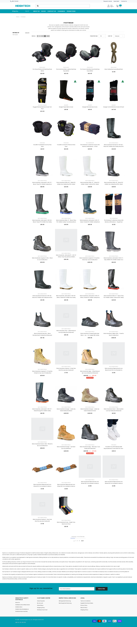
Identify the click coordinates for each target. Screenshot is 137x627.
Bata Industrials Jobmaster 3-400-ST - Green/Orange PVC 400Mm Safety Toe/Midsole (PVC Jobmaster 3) (42, 410)
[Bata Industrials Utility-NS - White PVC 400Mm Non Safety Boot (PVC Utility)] (66, 166)
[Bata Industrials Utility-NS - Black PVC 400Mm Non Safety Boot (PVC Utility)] (114, 166)
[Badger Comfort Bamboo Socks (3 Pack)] (114, 90)
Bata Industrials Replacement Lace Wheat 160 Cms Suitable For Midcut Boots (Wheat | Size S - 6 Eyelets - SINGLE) (66, 485)
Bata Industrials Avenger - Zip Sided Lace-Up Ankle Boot (66, 447)
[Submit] (37, 6)
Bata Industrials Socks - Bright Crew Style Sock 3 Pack (66, 523)
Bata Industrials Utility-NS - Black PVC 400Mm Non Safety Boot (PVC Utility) (113, 183)
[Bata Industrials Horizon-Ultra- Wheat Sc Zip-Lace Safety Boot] (42, 430)
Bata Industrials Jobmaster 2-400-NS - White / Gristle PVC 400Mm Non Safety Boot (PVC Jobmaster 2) (66, 296)
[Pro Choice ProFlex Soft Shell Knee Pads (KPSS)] (42, 52)
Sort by (110, 36)
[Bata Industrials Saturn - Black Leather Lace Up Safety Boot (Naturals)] (114, 392)
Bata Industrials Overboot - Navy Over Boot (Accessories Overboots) (42, 520)
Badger (66, 105)
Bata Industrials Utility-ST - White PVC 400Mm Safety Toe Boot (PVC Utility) (89, 183)
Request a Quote (108, 1)
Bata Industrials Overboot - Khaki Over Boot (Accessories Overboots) (66, 369)
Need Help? (116, 1)
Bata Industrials (113, 143)
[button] (38, 36)
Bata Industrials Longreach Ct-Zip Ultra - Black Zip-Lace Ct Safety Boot (90, 258)
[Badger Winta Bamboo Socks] (90, 90)
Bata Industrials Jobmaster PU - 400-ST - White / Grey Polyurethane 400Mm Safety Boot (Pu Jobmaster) (66, 256)
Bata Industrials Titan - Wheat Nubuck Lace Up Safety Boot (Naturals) (66, 331)
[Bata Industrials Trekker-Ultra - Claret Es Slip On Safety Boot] (114, 317)
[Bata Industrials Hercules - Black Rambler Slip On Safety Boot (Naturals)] (42, 317)
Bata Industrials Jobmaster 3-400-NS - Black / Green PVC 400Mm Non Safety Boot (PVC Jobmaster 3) (42, 221)
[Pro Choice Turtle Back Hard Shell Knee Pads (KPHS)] (90, 52)
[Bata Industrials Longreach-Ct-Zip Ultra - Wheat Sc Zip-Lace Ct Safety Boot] (42, 354)
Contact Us (124, 1)
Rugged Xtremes (42, 105)
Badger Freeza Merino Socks (66, 107)
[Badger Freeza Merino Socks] (66, 90)
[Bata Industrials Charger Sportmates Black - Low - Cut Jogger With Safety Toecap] (90, 317)
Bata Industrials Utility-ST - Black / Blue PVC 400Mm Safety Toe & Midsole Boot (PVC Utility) (66, 221)
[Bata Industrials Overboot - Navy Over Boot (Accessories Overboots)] (42, 505)
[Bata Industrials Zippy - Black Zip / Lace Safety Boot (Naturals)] (90, 430)
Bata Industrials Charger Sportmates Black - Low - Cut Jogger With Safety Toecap (90, 334)
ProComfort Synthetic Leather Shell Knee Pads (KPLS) (66, 70)
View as (34, 36)
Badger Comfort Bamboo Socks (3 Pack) (113, 107)
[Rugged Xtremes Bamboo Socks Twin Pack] (42, 90)
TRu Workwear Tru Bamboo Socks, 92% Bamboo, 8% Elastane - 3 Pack (89, 145)
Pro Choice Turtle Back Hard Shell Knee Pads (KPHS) (89, 70)
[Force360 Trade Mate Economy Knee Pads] (42, 128)
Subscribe (101, 589)
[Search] (63, 6)
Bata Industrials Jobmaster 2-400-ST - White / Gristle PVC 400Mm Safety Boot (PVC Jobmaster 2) (90, 296)
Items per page (94, 36)
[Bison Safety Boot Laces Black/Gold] (114, 52)
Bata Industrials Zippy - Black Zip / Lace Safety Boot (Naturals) (90, 447)
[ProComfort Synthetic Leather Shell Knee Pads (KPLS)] (66, 52)
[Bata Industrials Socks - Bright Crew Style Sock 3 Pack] (66, 505)
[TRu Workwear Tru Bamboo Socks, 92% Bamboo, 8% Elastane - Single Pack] (114, 203)
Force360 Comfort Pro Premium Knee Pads (66, 145)
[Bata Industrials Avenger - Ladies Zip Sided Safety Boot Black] (66, 392)
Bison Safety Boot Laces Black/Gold (114, 69)
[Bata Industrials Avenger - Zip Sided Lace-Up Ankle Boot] (66, 430)
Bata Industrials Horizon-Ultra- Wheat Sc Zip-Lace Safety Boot (42, 444)
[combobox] (63, 6)
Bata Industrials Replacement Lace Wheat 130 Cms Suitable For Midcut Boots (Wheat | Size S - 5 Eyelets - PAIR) (90, 482)
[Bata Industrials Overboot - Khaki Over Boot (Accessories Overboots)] (66, 354)
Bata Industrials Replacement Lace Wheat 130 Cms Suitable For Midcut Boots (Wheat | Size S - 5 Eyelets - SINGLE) (42, 485)
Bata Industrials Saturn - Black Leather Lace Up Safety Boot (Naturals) (113, 409)
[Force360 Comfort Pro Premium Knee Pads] (66, 128)
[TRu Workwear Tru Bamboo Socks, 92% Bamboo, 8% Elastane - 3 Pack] (90, 128)
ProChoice (42, 67)
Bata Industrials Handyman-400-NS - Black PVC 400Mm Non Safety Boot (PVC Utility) (114, 145)
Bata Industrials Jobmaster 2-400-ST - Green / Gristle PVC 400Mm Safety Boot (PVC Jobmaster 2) (90, 221)
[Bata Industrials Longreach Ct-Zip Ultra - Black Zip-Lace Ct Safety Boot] (90, 241)
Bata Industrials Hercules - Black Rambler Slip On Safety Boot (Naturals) (42, 334)
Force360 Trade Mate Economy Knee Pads (42, 145)
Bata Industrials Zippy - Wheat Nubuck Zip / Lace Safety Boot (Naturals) (90, 372)
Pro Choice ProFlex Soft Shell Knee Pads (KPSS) (42, 70)
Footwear (23, 16)
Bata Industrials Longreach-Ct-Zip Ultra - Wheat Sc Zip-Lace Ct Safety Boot (42, 372)
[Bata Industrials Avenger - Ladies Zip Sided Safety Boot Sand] (90, 392)
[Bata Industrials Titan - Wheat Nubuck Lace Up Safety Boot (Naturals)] (66, 317)
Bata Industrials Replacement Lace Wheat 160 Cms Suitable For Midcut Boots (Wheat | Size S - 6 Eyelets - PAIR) (113, 482)
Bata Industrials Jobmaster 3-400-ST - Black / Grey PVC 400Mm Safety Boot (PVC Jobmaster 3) (42, 183)
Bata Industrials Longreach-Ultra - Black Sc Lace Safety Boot (42, 258)
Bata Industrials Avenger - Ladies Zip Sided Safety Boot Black (66, 409)
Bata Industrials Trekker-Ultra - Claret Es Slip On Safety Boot (114, 334)
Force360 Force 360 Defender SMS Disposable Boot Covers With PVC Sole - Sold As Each (114, 447)
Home (17, 16)
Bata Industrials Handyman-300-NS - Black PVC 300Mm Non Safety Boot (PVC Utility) (42, 296)
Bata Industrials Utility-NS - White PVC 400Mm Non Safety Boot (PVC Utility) (66, 183)
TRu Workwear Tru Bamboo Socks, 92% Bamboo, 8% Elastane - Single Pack (113, 221)
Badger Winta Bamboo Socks (89, 107)
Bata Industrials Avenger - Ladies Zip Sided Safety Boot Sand (90, 409)
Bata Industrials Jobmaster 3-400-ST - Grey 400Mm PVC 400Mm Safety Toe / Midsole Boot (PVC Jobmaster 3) (114, 259)
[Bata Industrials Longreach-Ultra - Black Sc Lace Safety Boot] (42, 241)
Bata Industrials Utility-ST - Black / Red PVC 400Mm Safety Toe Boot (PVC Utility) (114, 296)
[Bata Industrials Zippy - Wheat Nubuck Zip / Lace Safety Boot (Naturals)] (90, 354)
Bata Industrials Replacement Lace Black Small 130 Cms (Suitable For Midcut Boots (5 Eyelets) (114, 369)
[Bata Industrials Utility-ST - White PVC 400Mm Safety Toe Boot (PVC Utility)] (90, 166)
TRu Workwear (90, 143)
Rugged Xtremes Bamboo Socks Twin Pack (42, 107)
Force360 (42, 143)
